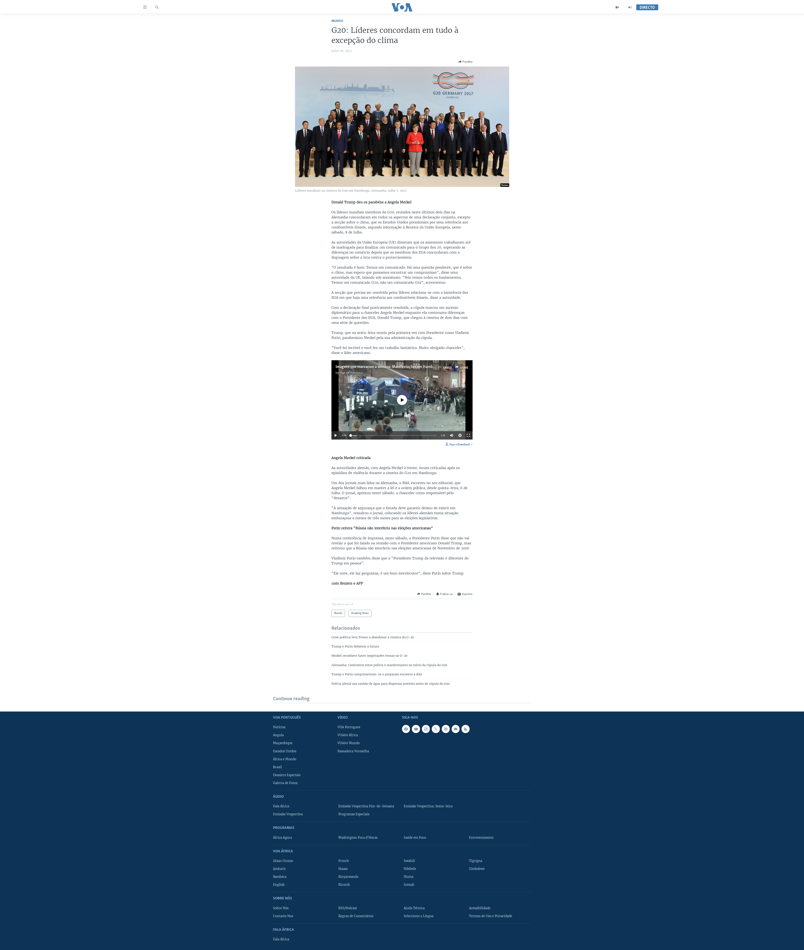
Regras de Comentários (355, 916)
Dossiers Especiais (286, 775)
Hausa (343, 869)
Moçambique (282, 743)
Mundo (337, 21)
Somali (409, 885)
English (279, 885)
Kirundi (344, 885)
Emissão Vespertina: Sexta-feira (428, 806)
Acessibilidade (479, 908)
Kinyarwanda (348, 877)
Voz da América (351, 373)
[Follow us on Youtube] (416, 729)
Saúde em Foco (415, 838)
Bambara (279, 877)
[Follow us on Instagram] (426, 729)
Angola (278, 735)
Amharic (279, 869)
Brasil (277, 767)
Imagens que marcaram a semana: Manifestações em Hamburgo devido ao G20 (400, 367)
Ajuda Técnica (414, 908)
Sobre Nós (281, 908)
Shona (408, 877)
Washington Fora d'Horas (358, 838)
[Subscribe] (456, 729)
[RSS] (465, 729)
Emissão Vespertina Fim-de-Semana (366, 806)
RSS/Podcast (347, 908)
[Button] (465, 61)
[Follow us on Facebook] (406, 729)
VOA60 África (348, 735)
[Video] (617, 7)
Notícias (279, 727)
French (343, 861)
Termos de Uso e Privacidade (490, 916)
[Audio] (630, 7)
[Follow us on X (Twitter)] (436, 729)
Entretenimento (481, 838)
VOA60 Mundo (349, 743)
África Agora (282, 838)
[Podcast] (446, 729)
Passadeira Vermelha (353, 751)
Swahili (409, 861)
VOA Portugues (349, 727)
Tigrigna (475, 861)
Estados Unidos (284, 751)
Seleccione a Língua (418, 916)
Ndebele (410, 869)
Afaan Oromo (283, 861)
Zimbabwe (477, 869)
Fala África (281, 806)
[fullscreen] (468, 435)
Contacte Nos (283, 916)
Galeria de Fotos (285, 783)
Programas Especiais (353, 814)
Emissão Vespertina (288, 814)
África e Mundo (284, 759)
